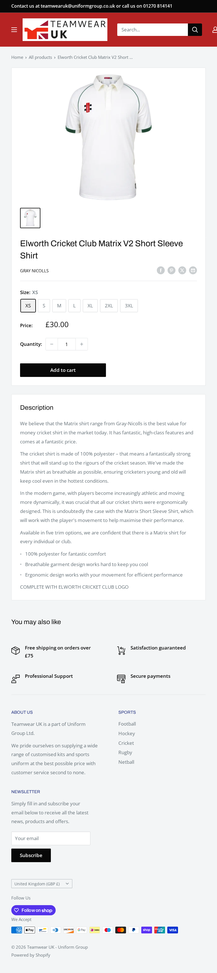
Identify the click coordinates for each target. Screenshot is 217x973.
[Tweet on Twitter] (182, 270)
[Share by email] (193, 270)
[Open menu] (14, 29)
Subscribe (31, 855)
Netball (126, 762)
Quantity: (31, 344)
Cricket (126, 743)
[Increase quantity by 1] (82, 344)
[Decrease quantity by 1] (52, 344)
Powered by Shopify (30, 955)
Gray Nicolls (34, 270)
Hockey (126, 733)
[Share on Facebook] (161, 270)
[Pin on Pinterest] (171, 270)
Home (17, 57)
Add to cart (63, 370)
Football (127, 723)
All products (40, 57)
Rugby (125, 752)
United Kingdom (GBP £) (37, 883)
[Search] (195, 29)
